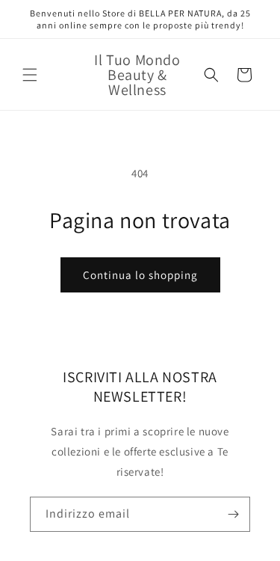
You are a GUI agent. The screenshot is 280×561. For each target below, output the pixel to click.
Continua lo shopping (140, 275)
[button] (29, 74)
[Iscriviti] (233, 514)
